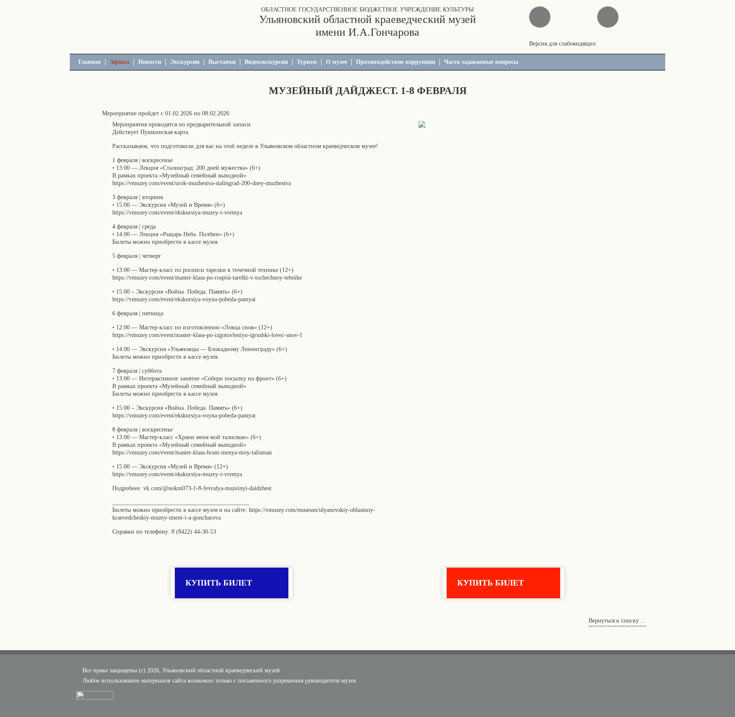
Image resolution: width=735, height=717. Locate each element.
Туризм (307, 62)
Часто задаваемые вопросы (481, 62)
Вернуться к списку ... (617, 620)
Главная (89, 62)
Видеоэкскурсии (266, 62)
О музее (336, 62)
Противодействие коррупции (395, 62)
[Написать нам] (539, 17)
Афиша (119, 62)
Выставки (222, 62)
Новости (149, 62)
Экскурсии (184, 62)
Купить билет (218, 582)
